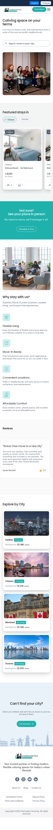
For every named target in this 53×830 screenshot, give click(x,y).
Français (46, 3)
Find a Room (39, 9)
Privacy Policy (39, 801)
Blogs (25, 788)
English (35, 3)
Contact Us (36, 788)
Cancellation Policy (14, 797)
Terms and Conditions (14, 801)
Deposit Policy (39, 797)
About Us (16, 788)
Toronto (24, 119)
